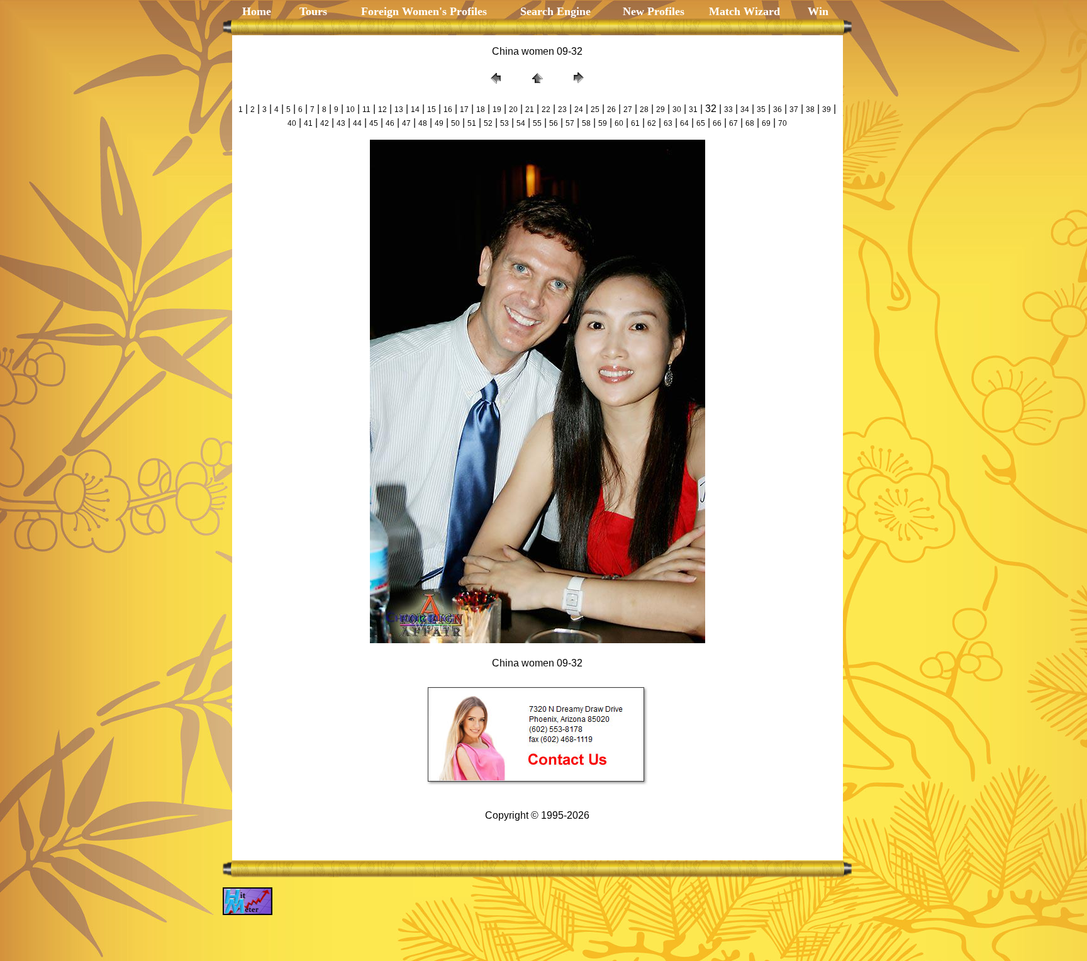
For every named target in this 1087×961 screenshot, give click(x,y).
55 (537, 123)
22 (546, 109)
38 (810, 109)
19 (497, 109)
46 (390, 123)
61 (635, 123)
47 (406, 123)
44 (357, 123)
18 (480, 109)
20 (513, 109)
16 (447, 109)
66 (717, 123)
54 (520, 123)
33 (728, 109)
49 (439, 123)
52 (488, 123)
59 (602, 123)
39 (826, 109)
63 (668, 123)
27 (627, 109)
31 (693, 109)
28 (644, 109)
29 (660, 109)
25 (595, 109)
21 (529, 109)
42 (324, 123)
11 (366, 109)
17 (464, 109)
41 (308, 123)
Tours (311, 11)
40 (291, 123)
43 (341, 123)
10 (350, 109)
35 (761, 109)
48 (422, 123)
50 (455, 123)
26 (611, 109)
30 (676, 109)
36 (777, 109)
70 (782, 123)
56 (553, 123)
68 (749, 123)
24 (578, 109)
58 (586, 123)
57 (570, 123)
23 (562, 109)
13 (398, 109)
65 (700, 123)
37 (793, 109)
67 (733, 123)
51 (471, 123)
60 (619, 123)
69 (766, 123)
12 (382, 109)
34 (744, 109)
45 (373, 123)
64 (684, 123)
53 (504, 123)
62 (651, 123)
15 (431, 109)
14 (415, 109)
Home (256, 11)
